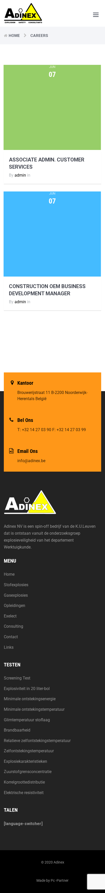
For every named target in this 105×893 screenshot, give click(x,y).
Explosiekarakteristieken (25, 761)
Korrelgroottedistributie (24, 782)
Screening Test (17, 678)
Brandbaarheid (17, 730)
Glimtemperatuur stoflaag (27, 719)
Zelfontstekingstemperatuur (29, 750)
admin (20, 175)
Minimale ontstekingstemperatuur (34, 709)
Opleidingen (14, 605)
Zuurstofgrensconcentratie (27, 771)
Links (9, 647)
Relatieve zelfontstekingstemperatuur (37, 740)
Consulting (13, 626)
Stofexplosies (16, 584)
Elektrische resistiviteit (24, 792)
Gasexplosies (16, 595)
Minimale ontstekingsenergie (30, 698)
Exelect (10, 616)
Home (14, 35)
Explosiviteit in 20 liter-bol (27, 688)
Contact (11, 636)
